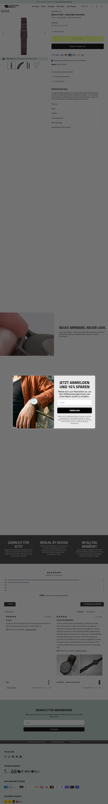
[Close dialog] (92, 378)
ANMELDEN (75, 410)
